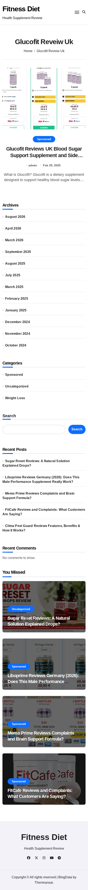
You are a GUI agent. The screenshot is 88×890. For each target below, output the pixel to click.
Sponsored (44, 139)
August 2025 (15, 263)
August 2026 (15, 216)
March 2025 (14, 287)
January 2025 (15, 310)
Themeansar (44, 882)
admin (32, 165)
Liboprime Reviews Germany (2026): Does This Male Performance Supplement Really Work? (43, 681)
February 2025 (16, 298)
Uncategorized (16, 386)
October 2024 (15, 345)
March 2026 (14, 240)
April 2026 (13, 228)
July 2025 (12, 275)
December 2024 (17, 322)
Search (9, 416)
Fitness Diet (21, 9)
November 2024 (17, 333)
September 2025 (18, 252)
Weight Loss (15, 398)
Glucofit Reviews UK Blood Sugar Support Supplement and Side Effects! (44, 155)
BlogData (65, 877)
